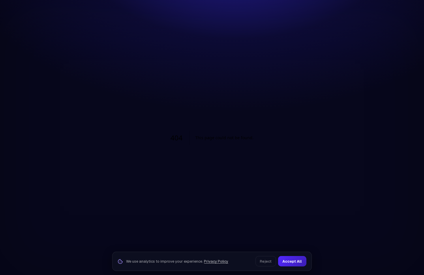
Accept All (292, 261)
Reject (265, 261)
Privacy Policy (216, 261)
